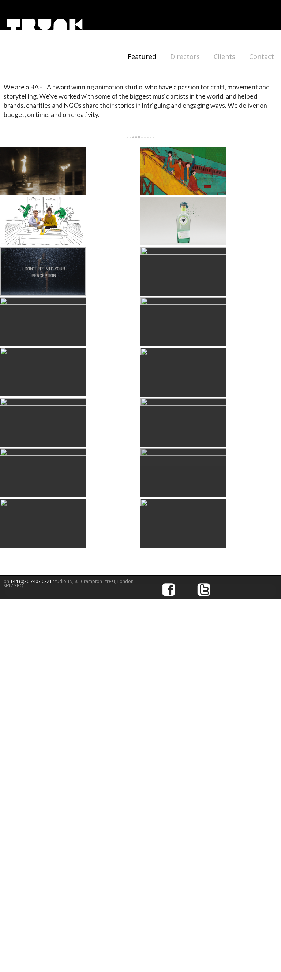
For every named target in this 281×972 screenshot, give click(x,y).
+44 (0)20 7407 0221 (31, 581)
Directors (185, 56)
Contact (261, 56)
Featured (142, 56)
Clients (224, 56)
